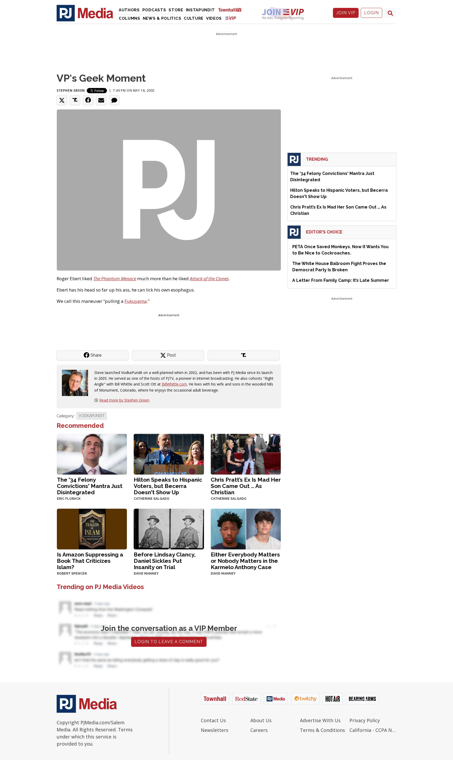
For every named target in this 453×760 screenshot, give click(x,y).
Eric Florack (68, 499)
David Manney (146, 573)
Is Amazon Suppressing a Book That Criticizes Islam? (90, 560)
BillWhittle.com (174, 384)
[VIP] (230, 18)
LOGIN (371, 12)
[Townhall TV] (231, 9)
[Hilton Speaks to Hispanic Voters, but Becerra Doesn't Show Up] (169, 453)
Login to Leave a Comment (168, 641)
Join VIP (345, 12)
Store (176, 10)
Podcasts (154, 10)
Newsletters (214, 730)
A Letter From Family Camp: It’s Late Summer (340, 280)
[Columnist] (77, 382)
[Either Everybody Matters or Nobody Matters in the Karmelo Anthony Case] (246, 528)
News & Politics (162, 18)
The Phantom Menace (114, 278)
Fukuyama (136, 301)
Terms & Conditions (322, 730)
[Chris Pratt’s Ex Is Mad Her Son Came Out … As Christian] (246, 453)
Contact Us (213, 720)
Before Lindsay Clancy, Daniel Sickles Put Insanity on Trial (165, 560)
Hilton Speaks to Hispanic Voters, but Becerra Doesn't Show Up (168, 486)
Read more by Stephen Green (124, 400)
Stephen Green (71, 90)
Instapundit (200, 10)
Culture (193, 18)
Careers (259, 730)
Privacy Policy (364, 720)
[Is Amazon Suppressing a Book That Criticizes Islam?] (92, 528)
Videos (214, 18)
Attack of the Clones (209, 278)
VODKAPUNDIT (92, 416)
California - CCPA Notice (372, 730)
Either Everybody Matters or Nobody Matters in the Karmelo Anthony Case (245, 560)
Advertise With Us (320, 720)
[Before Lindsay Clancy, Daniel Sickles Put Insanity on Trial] (169, 528)
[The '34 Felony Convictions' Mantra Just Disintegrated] (92, 453)
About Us (261, 720)
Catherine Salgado (151, 499)
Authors (129, 10)
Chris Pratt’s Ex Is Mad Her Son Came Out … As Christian (246, 486)
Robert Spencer (72, 573)
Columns (129, 18)
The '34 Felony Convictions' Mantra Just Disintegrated (89, 486)
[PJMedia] (85, 13)
